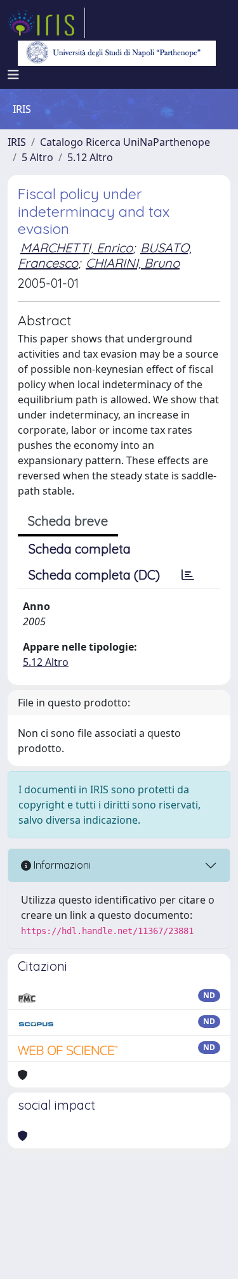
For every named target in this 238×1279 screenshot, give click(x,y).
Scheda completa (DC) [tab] (94, 575)
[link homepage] (46, 23)
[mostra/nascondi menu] (13, 74)
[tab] (188, 575)
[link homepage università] (117, 53)
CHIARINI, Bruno (133, 263)
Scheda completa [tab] (80, 549)
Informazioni (61, 865)
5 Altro (37, 157)
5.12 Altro (90, 157)
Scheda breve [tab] (68, 521)
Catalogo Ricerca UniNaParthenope (125, 142)
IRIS (17, 142)
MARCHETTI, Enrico (76, 248)
